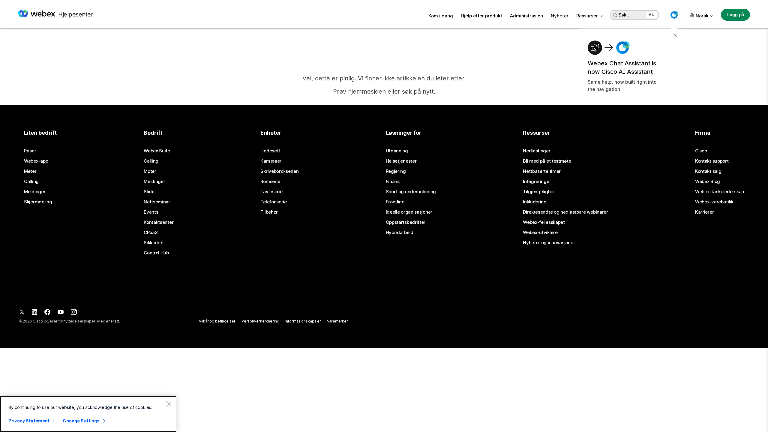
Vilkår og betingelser (217, 321)
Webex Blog (707, 181)
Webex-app (36, 161)
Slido (149, 192)
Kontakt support (712, 161)
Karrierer (704, 212)
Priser (30, 151)
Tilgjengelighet (539, 192)
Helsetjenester (401, 161)
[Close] (169, 404)
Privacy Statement (29, 420)
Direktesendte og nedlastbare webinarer (565, 212)
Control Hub (156, 253)
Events (151, 212)
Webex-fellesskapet (544, 222)
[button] (674, 15)
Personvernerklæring (260, 321)
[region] (88, 414)
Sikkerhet (154, 243)
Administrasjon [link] (526, 16)
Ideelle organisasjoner (409, 212)
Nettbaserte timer (542, 171)
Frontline (395, 202)
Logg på (735, 14)
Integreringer (537, 181)
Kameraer (270, 161)
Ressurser (587, 16)
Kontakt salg (708, 171)
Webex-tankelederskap (719, 192)
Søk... (624, 14)
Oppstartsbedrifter (406, 222)
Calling (31, 181)
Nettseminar (157, 202)
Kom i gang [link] (440, 16)
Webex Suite (157, 151)
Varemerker (337, 321)
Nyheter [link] (559, 16)
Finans (393, 181)
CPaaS (151, 232)
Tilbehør (269, 212)
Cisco (701, 151)
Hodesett (270, 151)
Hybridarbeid (399, 232)
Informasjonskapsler (303, 321)
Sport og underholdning (411, 192)
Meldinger (34, 192)
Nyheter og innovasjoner (549, 243)
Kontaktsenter (158, 222)
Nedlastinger (536, 151)
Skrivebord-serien (279, 171)
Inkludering (535, 202)
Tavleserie (271, 192)
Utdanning (397, 151)
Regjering (396, 171)
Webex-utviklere (540, 232)
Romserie (270, 181)
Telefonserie (273, 202)
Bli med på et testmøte (547, 161)
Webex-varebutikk (714, 202)
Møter (30, 171)
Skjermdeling (38, 202)
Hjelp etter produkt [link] (481, 16)
